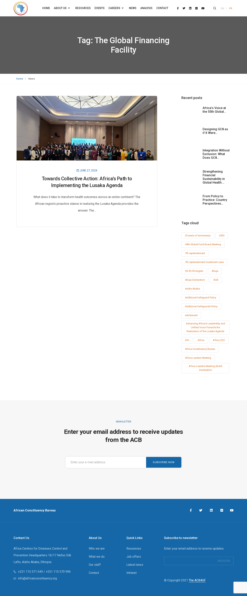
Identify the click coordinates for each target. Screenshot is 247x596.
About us (60, 8)
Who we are (97, 548)
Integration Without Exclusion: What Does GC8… (216, 154)
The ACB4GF (197, 580)
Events (100, 8)
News (132, 8)
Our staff (95, 565)
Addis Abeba (192, 288)
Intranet (131, 573)
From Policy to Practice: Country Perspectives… (215, 199)
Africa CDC (219, 340)
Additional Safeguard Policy (200, 297)
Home (46, 8)
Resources (83, 8)
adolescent (191, 315)
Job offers (133, 556)
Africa (201, 340)
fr (230, 8)
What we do (97, 556)
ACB (215, 279)
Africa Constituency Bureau (200, 349)
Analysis (146, 8)
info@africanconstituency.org (37, 578)
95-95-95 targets (194, 270)
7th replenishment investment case (204, 262)
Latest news (134, 565)
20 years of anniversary (198, 235)
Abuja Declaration (195, 279)
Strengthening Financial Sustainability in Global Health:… (214, 177)
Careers (114, 8)
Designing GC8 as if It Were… (215, 131)
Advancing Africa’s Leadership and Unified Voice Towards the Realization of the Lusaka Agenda (205, 327)
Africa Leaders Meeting (198, 357)
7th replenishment (195, 253)
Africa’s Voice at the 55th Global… (214, 109)
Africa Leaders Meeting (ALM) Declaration (205, 368)
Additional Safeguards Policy (201, 306)
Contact (162, 8)
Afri (187, 340)
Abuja (215, 270)
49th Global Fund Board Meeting (203, 244)
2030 (221, 235)
